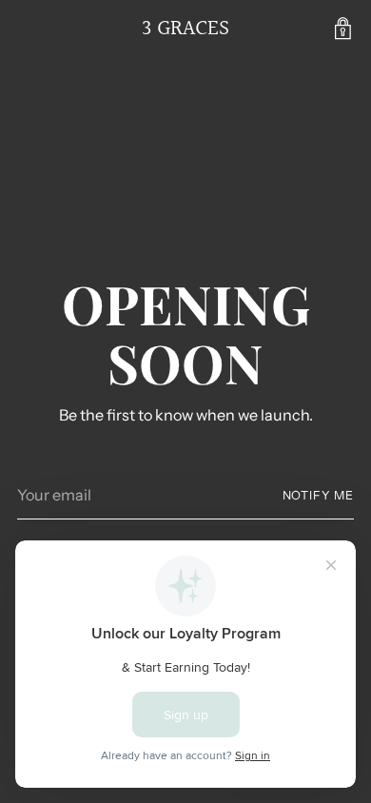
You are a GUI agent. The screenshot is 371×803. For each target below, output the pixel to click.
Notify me (318, 495)
